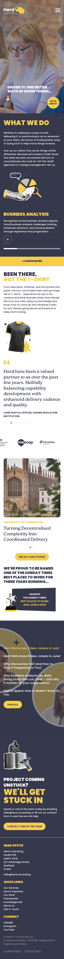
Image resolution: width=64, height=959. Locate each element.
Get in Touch (11, 909)
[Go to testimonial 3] (11, 423)
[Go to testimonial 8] (27, 423)
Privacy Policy (33, 951)
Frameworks (11, 899)
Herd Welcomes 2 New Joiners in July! (31, 648)
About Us (9, 906)
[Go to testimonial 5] (18, 423)
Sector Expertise (13, 892)
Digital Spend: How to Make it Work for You (32, 693)
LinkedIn (8, 923)
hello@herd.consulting (17, 875)
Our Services (11, 888)
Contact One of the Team (24, 827)
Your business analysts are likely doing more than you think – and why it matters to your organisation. (31, 679)
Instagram (10, 926)
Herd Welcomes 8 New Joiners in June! (32, 656)
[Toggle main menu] (57, 10)
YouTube (9, 930)
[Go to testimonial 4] (14, 423)
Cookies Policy (12, 951)
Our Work (9, 895)
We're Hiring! (53, 103)
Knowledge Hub (13, 902)
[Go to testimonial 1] (5, 423)
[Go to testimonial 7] (24, 423)
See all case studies (32, 557)
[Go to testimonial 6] (21, 423)
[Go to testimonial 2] (8, 423)
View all (12, 705)
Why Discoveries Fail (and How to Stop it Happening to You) (28, 666)
